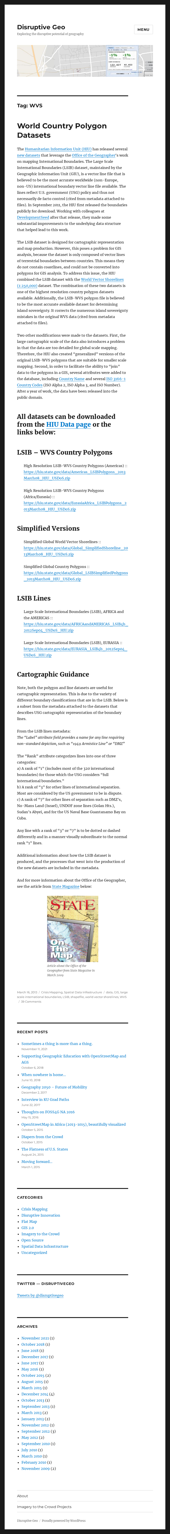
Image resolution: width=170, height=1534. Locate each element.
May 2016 (29, 1369)
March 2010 (31, 1456)
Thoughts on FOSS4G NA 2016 (48, 1112)
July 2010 (29, 1450)
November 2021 (35, 1338)
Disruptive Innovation (40, 1215)
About (22, 1496)
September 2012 (35, 1431)
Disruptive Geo (41, 27)
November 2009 (35, 1468)
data (109, 992)
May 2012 (29, 1437)
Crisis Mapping (52, 992)
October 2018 (32, 1344)
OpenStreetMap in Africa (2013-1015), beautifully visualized (73, 1124)
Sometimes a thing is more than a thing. (57, 1043)
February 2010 (33, 1462)
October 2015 (32, 1375)
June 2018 (30, 1350)
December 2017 (34, 1357)
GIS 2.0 (27, 1228)
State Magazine (65, 886)
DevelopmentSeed (33, 217)
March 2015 (31, 1388)
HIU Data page (68, 424)
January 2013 (32, 1419)
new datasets (28, 155)
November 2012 (35, 1425)
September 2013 (35, 1406)
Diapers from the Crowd (42, 1137)
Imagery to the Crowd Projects (44, 1507)
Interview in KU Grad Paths (45, 1099)
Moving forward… (36, 1161)
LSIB (66, 997)
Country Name (72, 379)
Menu (143, 29)
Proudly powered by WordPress (64, 1521)
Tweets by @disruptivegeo (40, 1295)
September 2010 (35, 1444)
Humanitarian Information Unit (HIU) (58, 149)
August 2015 (32, 1381)
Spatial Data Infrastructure (83, 992)
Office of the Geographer (93, 155)
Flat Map (29, 1221)
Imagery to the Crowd (40, 1234)
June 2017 (29, 1363)
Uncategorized (34, 1252)
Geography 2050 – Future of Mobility (54, 1087)
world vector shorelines (101, 997)
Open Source (32, 1240)
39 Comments (31, 1001)
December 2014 (34, 1394)
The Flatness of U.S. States (44, 1149)
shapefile (77, 997)
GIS (116, 992)
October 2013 (32, 1400)
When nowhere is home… (43, 1074)
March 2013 (31, 1412)
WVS (123, 997)
